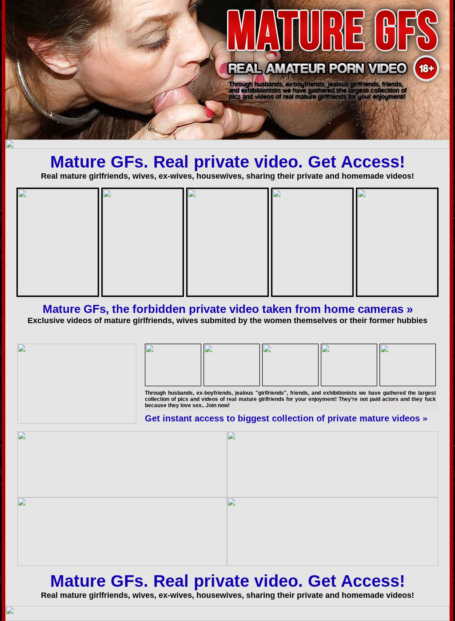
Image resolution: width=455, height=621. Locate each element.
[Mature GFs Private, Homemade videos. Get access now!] (227, 83)
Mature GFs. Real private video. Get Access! (227, 161)
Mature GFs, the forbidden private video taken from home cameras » (228, 309)
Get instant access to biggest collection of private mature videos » (286, 418)
